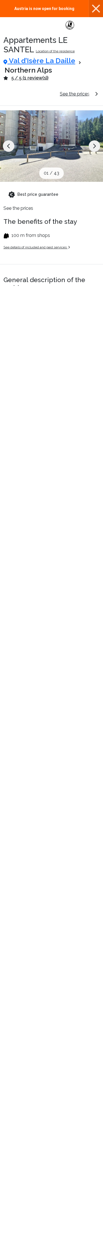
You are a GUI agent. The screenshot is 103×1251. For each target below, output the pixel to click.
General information (29, 94)
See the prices (75, 94)
